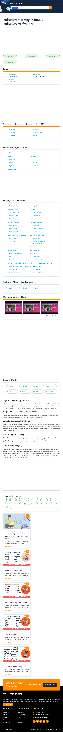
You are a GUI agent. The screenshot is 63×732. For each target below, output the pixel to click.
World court (36, 219)
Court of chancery (15, 253)
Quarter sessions (38, 235)
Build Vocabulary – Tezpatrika (16, 603)
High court (36, 215)
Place (11, 162)
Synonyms (31, 56)
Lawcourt (12, 238)
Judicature (12, 129)
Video (20, 720)
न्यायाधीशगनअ (36, 74)
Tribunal (35, 136)
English (11, 288)
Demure (24, 386)
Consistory (36, 250)
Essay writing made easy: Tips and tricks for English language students (16, 536)
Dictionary (21, 712)
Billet (11, 153)
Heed (36, 386)
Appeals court (37, 256)
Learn (19, 717)
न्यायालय (11, 79)
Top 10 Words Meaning (13, 667)
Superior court (14, 269)
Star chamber (37, 273)
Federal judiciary (15, 206)
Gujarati (24, 288)
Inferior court (13, 225)
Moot (23, 391)
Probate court (37, 222)
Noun (10, 56)
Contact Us (6, 722)
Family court (13, 232)
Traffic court (36, 266)
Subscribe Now (50, 684)
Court (11, 139)
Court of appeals (15, 273)
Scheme (35, 166)
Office (34, 159)
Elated (36, 391)
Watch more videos (52, 315)
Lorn (48, 386)
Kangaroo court (37, 269)
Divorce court (37, 260)
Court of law (36, 212)
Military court (13, 215)
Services (6, 717)
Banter (11, 386)
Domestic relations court (17, 235)
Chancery (12, 250)
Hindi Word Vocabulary (13, 571)
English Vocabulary (12, 635)
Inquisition (12, 219)
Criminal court (37, 232)
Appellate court (37, 206)
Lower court (13, 260)
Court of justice (37, 228)
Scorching (50, 391)
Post (33, 153)
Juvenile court (37, 225)
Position (12, 159)
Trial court (12, 241)
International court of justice (18, 266)
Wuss (10, 391)
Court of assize (14, 222)
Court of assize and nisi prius (42, 263)
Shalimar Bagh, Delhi (41, 717)
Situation (35, 162)
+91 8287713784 (40, 712)
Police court (13, 228)
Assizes (11, 247)
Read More (8, 546)
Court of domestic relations (18, 263)
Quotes (20, 722)
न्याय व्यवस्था (12, 74)
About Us (6, 712)
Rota (10, 256)
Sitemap (5, 715)
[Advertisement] (31, 40)
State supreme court (39, 247)
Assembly (12, 169)
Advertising (6, 720)
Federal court (13, 209)
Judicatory (12, 132)
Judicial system (37, 132)
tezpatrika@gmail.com (42, 715)
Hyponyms (10, 62)
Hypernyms (53, 56)
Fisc (33, 209)
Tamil (36, 288)
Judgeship (35, 129)
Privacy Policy (7, 729)
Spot (34, 156)
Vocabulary (21, 715)
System (11, 166)
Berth (11, 156)
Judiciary (12, 136)
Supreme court (14, 212)
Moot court (36, 238)
